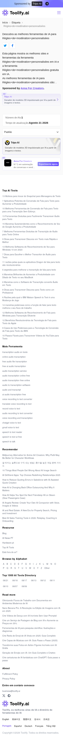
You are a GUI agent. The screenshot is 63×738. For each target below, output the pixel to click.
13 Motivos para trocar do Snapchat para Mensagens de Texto (31, 196)
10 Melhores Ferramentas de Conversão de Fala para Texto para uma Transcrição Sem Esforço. (30, 210)
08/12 (43, 580)
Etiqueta (16, 22)
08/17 (24, 580)
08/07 (15, 586)
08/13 (33, 580)
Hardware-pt (8, 542)
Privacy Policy (8, 678)
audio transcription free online (16, 380)
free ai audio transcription (14, 366)
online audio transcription (14, 356)
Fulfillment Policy (10, 673)
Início (5, 22)
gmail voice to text (10, 427)
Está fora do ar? (9, 552)
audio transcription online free (16, 375)
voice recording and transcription (17, 417)
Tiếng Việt (51, 725)
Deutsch (28, 725)
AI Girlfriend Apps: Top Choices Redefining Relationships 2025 (31, 475)
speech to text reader (12, 432)
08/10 (5, 586)
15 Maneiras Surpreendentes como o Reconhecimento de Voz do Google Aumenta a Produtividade (31, 225)
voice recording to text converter (17, 399)
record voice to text (11, 408)
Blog (4, 533)
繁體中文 (27, 719)
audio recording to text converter (17, 413)
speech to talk (8, 441)
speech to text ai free (12, 436)
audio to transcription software (16, 384)
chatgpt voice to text (11, 422)
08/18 (15, 580)
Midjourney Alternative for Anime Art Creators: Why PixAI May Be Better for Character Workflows (30, 456)
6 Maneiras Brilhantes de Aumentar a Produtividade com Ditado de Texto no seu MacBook (28, 276)
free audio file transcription (14, 361)
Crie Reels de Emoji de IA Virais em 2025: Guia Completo (29, 635)
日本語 (46, 719)
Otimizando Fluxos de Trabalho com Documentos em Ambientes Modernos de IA (27, 602)
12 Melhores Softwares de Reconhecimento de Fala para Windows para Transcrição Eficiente (28, 314)
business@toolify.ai (11, 690)
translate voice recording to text (17, 403)
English (5, 719)
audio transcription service (14, 370)
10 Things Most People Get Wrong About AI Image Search (29, 470)
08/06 (24, 586)
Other (47, 567)
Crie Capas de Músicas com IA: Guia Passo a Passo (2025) (30, 640)
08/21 (5, 580)
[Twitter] (3, 695)
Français (39, 725)
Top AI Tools (8, 547)
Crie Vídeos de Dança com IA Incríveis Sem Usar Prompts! (29, 615)
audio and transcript (11, 389)
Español (18, 725)
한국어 (37, 719)
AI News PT (7, 537)
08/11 (52, 580)
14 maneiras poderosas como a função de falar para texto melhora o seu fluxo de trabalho (29, 306)
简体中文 (16, 719)
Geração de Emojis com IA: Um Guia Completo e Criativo (28, 652)
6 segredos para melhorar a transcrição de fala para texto (29, 269)
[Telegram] (9, 695)
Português (6, 726)
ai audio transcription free (14, 394)
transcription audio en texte (15, 352)
